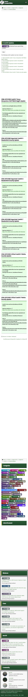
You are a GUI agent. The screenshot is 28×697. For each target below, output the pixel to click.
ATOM (22, 695)
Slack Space (6, 509)
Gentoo (21, 481)
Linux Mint (16, 492)
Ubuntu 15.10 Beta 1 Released (9, 336)
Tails (20, 513)
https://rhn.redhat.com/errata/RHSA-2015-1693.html (13, 266)
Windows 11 (6, 586)
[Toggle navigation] (26, 2)
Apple (5, 640)
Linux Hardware (7, 492)
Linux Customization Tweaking (9, 489)
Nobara (12, 500)
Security (15, 507)
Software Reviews (16, 511)
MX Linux (5, 500)
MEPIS (23, 498)
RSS (19, 695)
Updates (13, 516)
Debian (5, 476)
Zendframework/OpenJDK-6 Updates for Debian (14, 339)
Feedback (6, 481)
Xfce (4, 518)
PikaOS (5, 503)
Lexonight (11, 678)
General (14, 481)
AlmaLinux (6, 470)
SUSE (14, 513)
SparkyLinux (6, 513)
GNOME (5, 483)
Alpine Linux (15, 470)
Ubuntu (5, 516)
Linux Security (17, 494)
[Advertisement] (14, 26)
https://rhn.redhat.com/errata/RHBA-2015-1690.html (13, 110)
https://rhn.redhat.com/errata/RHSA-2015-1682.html (13, 150)
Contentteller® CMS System (11, 692)
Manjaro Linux (14, 498)
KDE (4, 487)
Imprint (2, 695)
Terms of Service (8, 695)
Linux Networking (7, 494)
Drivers (13, 476)
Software (6, 511)
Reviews (21, 505)
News (4, 52)
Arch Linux (13, 472)
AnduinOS (5, 472)
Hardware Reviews (7, 485)
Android (23, 470)
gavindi (10, 672)
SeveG (10, 684)
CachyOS (5, 474)
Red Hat (13, 505)
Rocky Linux (6, 507)
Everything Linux (7, 479)
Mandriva (5, 498)
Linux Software (6, 496)
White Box (21, 516)
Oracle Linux (21, 500)
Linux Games (22, 489)
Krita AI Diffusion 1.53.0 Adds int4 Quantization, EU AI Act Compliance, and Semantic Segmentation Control (13, 627)
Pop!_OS (12, 503)
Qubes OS (5, 505)
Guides (12, 483)
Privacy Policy (15, 695)
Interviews (17, 485)
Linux (11, 487)
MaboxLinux (16, 496)
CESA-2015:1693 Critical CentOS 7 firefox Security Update (15, 72)
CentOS (5, 46)
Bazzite (21, 472)
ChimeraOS (21, 474)
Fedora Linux (17, 479)
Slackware (15, 509)
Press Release (20, 503)
